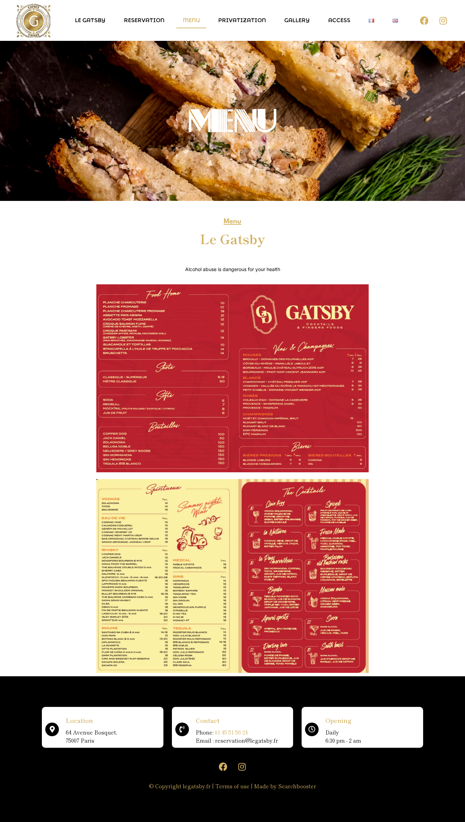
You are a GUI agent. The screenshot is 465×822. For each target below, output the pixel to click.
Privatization (242, 20)
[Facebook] (424, 20)
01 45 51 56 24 (231, 732)
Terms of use (232, 786)
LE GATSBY (90, 20)
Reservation (144, 20)
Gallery (297, 20)
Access (339, 20)
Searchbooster (297, 786)
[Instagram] (443, 20)
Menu (191, 20)
